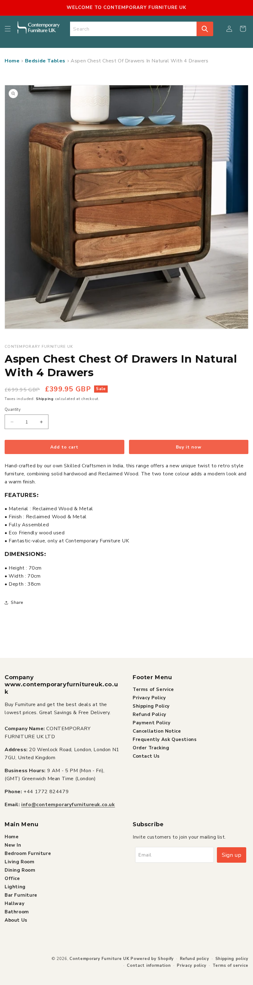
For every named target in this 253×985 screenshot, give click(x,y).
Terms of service (230, 965)
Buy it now (188, 447)
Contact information (149, 965)
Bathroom (17, 912)
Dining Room (20, 870)
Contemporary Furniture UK (99, 959)
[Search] (205, 29)
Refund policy (194, 959)
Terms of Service (153, 689)
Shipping (45, 398)
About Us (16, 920)
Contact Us (146, 756)
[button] (8, 29)
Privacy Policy (149, 698)
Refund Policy (149, 714)
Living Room (20, 862)
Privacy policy (191, 965)
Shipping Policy (151, 706)
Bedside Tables (45, 60)
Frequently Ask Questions (165, 739)
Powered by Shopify (152, 959)
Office (12, 878)
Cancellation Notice (157, 731)
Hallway (14, 903)
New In (13, 845)
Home (12, 60)
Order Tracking (151, 748)
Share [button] (17, 602)
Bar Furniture (21, 895)
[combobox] (133, 29)
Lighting (15, 887)
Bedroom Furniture (28, 853)
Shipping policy (232, 959)
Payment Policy (151, 723)
